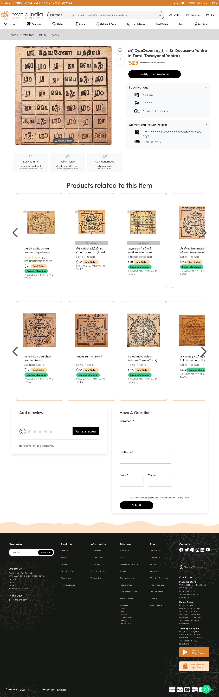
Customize (155, 557)
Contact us (198, 3)
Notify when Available (154, 74)
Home (14, 34)
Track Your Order (158, 585)
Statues (64, 550)
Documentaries (127, 578)
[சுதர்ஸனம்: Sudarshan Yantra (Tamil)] (39, 351)
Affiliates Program (159, 578)
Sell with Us (155, 564)
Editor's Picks (126, 598)
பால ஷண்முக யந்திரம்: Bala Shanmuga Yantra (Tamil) (194, 360)
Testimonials (126, 585)
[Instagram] (197, 550)
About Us (124, 550)
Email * (124, 475)
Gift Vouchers (156, 591)
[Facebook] (181, 550)
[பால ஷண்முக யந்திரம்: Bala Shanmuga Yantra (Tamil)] (195, 351)
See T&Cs (37, 168)
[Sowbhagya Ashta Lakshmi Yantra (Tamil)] (143, 351)
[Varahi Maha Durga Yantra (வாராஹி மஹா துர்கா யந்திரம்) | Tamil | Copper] (39, 243)
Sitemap (154, 598)
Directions (184, 597)
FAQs (122, 557)
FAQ (215, 3)
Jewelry (64, 564)
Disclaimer (96, 550)
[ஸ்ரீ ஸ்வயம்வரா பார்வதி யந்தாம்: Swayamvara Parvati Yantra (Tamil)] (195, 243)
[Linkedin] (202, 550)
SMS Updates (156, 605)
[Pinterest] (192, 550)
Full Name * (126, 452)
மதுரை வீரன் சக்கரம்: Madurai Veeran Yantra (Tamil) (142, 252)
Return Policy (97, 557)
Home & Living (68, 585)
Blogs (123, 571)
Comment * (127, 421)
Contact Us (155, 550)
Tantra (42, 34)
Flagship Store (187, 582)
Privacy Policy (182, 497)
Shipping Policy (98, 571)
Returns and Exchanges (160, 132)
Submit (136, 505)
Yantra (55, 34)
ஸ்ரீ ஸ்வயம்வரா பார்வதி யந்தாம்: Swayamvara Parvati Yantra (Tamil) (194, 252)
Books (64, 557)
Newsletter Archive (129, 564)
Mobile (152, 475)
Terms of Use (165, 497)
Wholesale (155, 571)
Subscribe (45, 552)
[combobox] (116, 15)
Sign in (179, 3)
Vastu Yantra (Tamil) (89, 356)
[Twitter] (187, 550)
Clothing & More (69, 571)
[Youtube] (207, 550)
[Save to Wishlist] (120, 52)
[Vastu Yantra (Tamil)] (91, 351)
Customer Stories (128, 591)
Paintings (28, 34)
